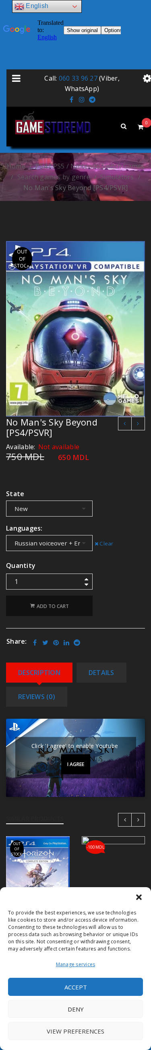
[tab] (39, 673)
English (36, 5)
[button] (139, 897)
